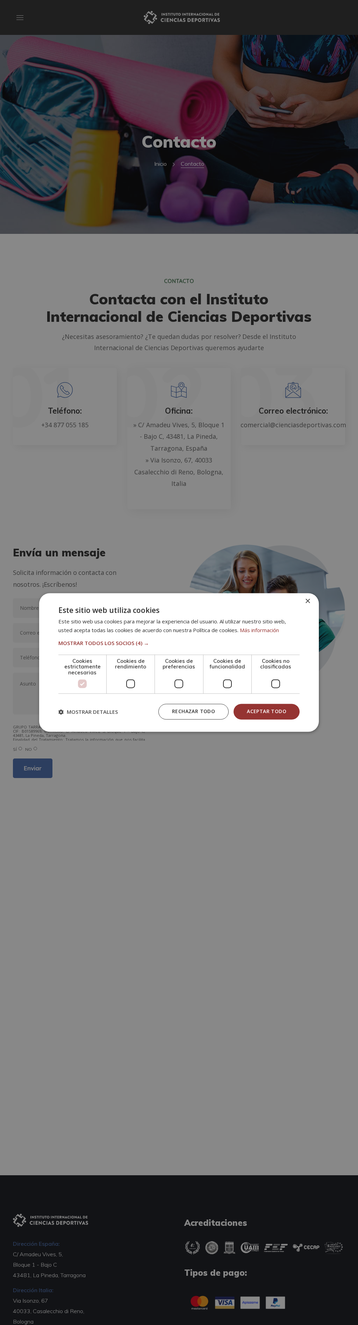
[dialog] (179, 662)
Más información (259, 630)
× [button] (307, 601)
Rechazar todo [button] (193, 711)
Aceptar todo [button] (266, 711)
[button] (179, 643)
